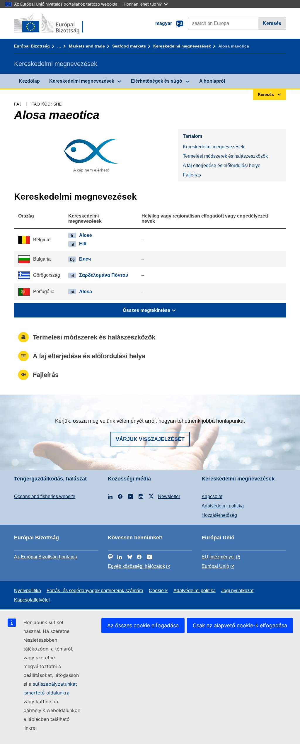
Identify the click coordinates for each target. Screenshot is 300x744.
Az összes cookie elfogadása (143, 625)
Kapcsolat (212, 496)
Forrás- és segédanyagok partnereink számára (95, 590)
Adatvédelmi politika (223, 505)
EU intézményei (218, 556)
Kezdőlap (29, 81)
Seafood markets (129, 46)
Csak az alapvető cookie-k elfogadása (240, 625)
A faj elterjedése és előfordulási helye (221, 165)
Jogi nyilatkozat (237, 590)
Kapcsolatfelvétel (32, 599)
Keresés (272, 23)
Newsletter (169, 496)
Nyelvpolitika (27, 590)
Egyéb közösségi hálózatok (136, 566)
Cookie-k (158, 590)
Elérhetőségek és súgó (156, 81)
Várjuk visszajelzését (150, 439)
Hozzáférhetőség (219, 515)
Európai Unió (215, 566)
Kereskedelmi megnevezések (182, 46)
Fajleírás (192, 174)
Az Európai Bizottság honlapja (45, 556)
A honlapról (212, 81)
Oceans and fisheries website (44, 496)
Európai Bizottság (32, 46)
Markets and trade (87, 46)
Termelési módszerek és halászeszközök (225, 156)
